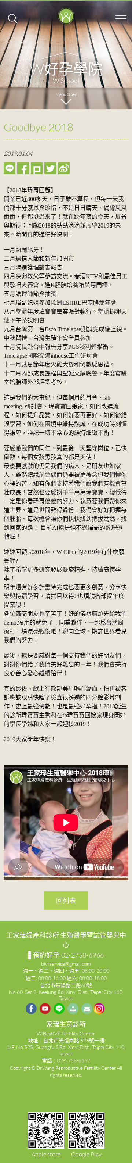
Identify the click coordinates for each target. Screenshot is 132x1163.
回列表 (66, 901)
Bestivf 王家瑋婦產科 (66, 16)
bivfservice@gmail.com (66, 963)
